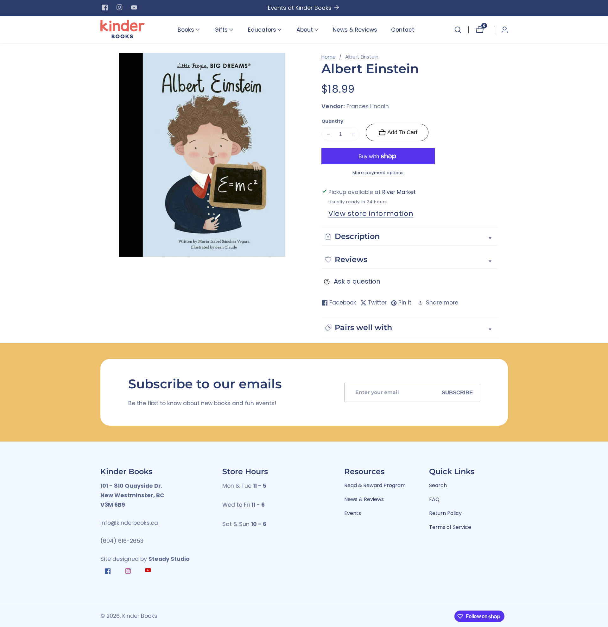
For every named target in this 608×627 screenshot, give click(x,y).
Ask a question (357, 281)
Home (328, 56)
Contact (402, 30)
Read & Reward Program (375, 485)
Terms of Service (450, 527)
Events (352, 513)
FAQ (434, 499)
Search (438, 485)
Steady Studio (169, 559)
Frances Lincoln (367, 107)
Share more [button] (442, 302)
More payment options (377, 173)
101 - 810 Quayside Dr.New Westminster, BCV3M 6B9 (132, 495)
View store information (371, 213)
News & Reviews (355, 30)
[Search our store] (457, 29)
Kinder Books (139, 616)
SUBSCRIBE (457, 392)
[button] (186, 29)
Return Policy (445, 513)
